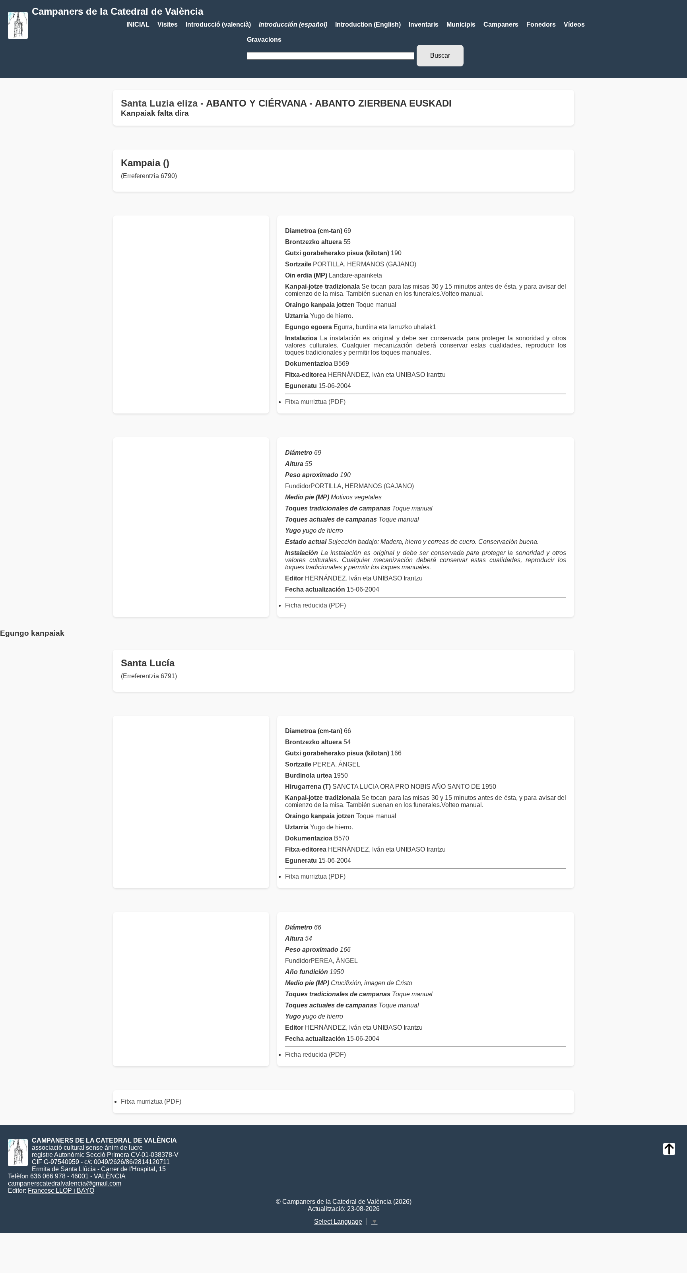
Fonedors (541, 24)
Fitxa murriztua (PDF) (315, 401)
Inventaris (424, 24)
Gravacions (264, 39)
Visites (167, 24)
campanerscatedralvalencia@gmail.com (64, 1183)
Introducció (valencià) (218, 24)
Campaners (500, 24)
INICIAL (137, 24)
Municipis (460, 24)
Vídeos (574, 24)
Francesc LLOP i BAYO (61, 1190)
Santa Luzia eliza (159, 103)
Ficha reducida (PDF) (315, 605)
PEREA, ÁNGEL (336, 764)
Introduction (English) (368, 24)
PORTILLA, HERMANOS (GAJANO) (364, 264)
